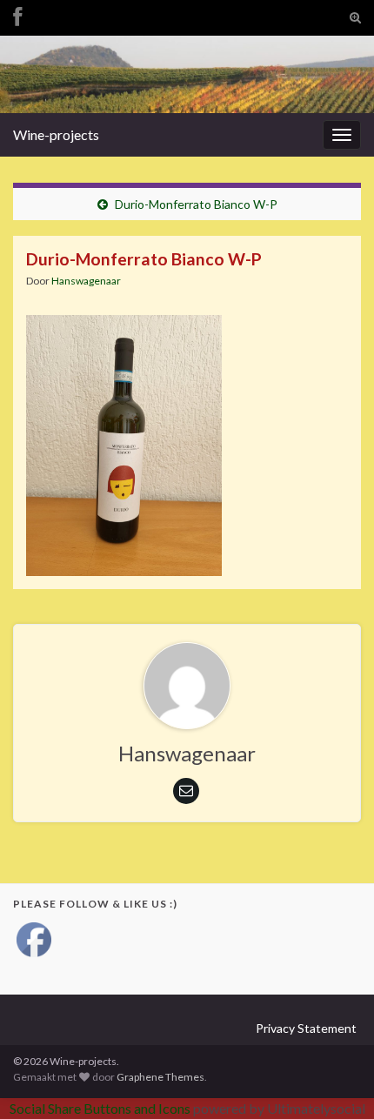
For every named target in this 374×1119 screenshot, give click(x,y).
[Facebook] (17, 14)
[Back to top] (335, 1080)
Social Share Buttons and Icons (100, 1108)
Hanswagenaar (86, 280)
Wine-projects (56, 134)
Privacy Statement (306, 1028)
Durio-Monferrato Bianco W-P (196, 204)
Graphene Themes (160, 1076)
